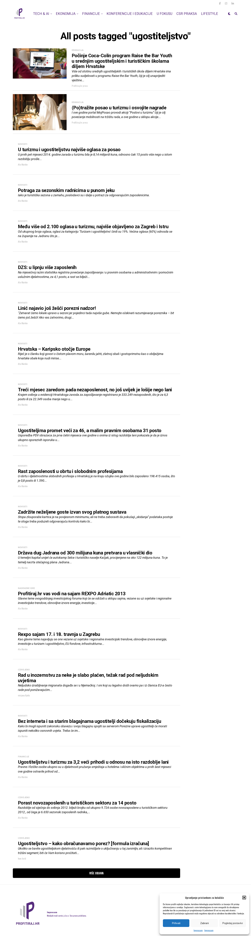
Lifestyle (209, 14)
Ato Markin (22, 164)
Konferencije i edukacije (130, 14)
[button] (244, 897)
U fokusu (164, 14)
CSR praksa (186, 14)
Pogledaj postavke (232, 923)
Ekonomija (65, 14)
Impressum (198, 930)
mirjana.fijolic (24, 695)
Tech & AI (41, 14)
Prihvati (176, 923)
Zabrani (204, 923)
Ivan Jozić (22, 858)
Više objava (96, 873)
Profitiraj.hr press (80, 85)
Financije (91, 14)
